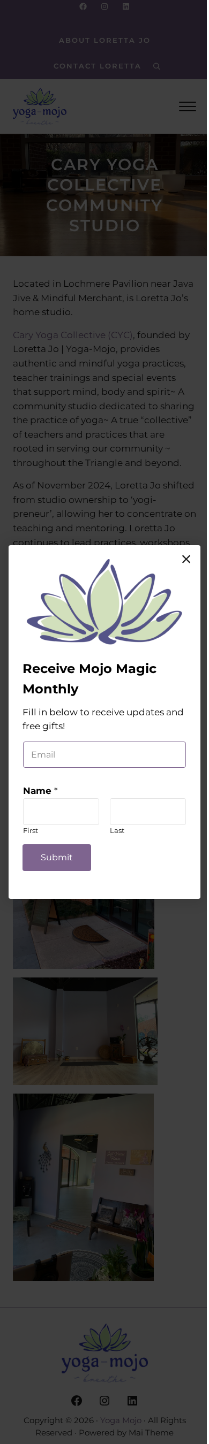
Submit (57, 857)
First (30, 830)
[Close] (186, 559)
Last (117, 830)
